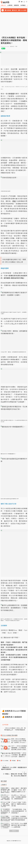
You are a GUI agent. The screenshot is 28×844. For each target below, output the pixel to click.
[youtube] (21, 1)
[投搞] (19, 1)
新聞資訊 (16, 5)
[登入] (24, 1)
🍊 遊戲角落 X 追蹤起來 (12, 717)
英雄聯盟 (8, 10)
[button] (26, 1)
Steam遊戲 (23, 10)
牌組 (19, 760)
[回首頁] (5, 2)
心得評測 (9, 5)
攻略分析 (3, 5)
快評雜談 (23, 5)
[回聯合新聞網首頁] (1, 2)
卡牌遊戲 (13, 760)
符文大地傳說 (5, 760)
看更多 (14, 831)
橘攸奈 (15, 10)
